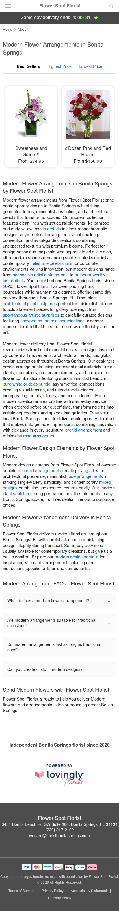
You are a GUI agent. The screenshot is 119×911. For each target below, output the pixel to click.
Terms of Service (21, 890)
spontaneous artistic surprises (31, 315)
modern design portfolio (76, 557)
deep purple (39, 384)
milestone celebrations (51, 263)
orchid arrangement (83, 430)
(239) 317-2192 (59, 829)
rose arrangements (85, 476)
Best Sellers (28, 66)
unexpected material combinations (52, 320)
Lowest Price (90, 66)
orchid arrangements (41, 470)
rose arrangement (40, 435)
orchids (54, 228)
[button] (106, 898)
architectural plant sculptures (30, 303)
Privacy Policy (53, 890)
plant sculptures (18, 493)
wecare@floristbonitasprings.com (59, 835)
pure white (12, 384)
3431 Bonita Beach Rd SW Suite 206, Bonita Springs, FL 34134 (60, 824)
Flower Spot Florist (60, 5)
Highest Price (59, 66)
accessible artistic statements (41, 274)
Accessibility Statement (89, 890)
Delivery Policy (59, 897)
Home (7, 29)
